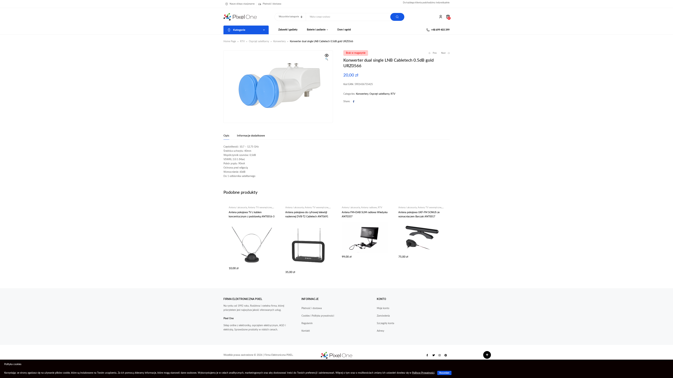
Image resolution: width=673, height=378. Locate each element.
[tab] (226, 135)
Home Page (229, 41)
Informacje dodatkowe (251, 135)
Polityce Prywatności (423, 373)
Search (397, 17)
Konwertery (279, 41)
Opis (226, 135)
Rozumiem (444, 373)
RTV (242, 41)
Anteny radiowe (369, 207)
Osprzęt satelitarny (259, 41)
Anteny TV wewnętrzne (260, 207)
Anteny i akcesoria (238, 207)
